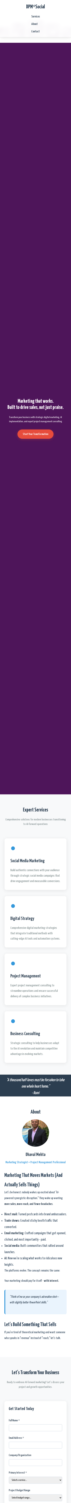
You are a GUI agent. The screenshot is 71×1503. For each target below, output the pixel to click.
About (34, 24)
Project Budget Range (19, 1490)
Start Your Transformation (35, 434)
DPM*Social (35, 7)
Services (35, 16)
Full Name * (14, 1420)
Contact (35, 31)
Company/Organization (20, 1455)
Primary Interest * (18, 1472)
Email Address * (16, 1438)
